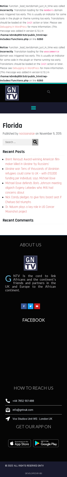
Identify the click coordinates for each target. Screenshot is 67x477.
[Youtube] (37, 306)
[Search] (35, 142)
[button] (33, 108)
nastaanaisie (27, 134)
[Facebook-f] (24, 306)
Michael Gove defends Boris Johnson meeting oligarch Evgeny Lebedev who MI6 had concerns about (33, 188)
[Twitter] (31, 306)
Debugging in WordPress (13, 27)
